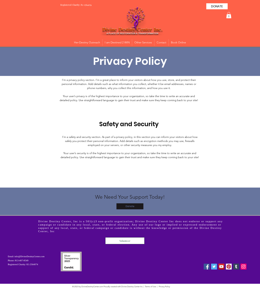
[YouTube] (221, 266)
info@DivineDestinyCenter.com (29, 256)
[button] (228, 15)
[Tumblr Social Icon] (236, 266)
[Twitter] (214, 266)
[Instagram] (243, 266)
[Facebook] (207, 266)
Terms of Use (150, 286)
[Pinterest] (229, 266)
